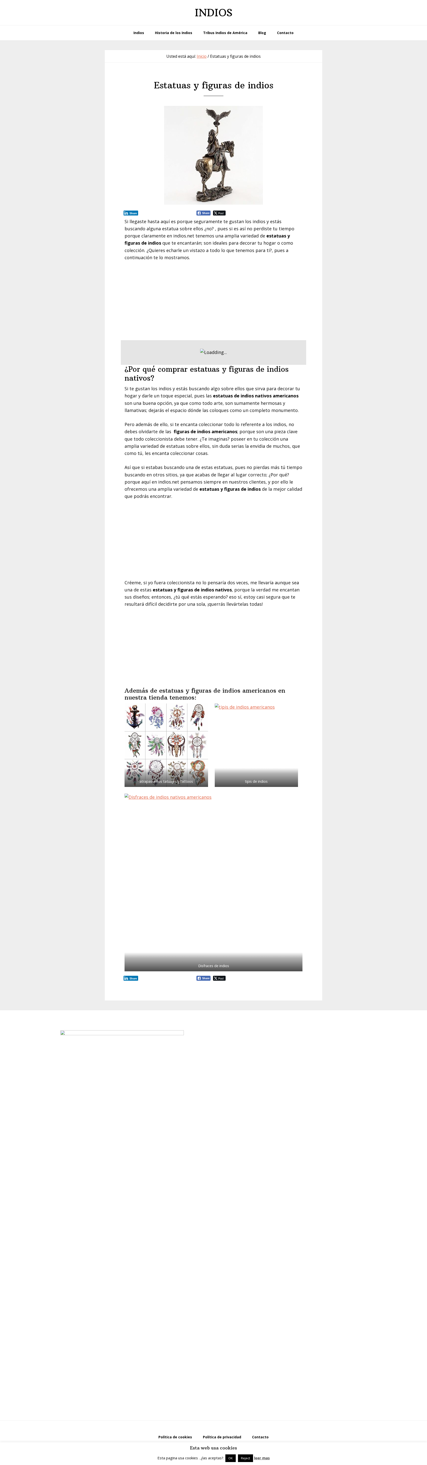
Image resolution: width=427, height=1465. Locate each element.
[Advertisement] (213, 302)
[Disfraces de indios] (213, 882)
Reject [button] (245, 1458)
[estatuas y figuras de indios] (213, 155)
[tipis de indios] (256, 745)
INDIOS (214, 12)
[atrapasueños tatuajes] (166, 745)
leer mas (262, 1457)
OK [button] (230, 1458)
